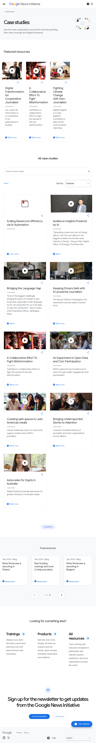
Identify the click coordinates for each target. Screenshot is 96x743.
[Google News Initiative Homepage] (24, 4)
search (92, 3)
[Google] (7, 732)
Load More (48, 527)
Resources (10, 12)
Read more (9, 581)
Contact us (59, 716)
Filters (6, 183)
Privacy (19, 733)
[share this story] (18, 82)
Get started (81, 724)
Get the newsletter (39, 716)
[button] (77, 183)
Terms (26, 733)
